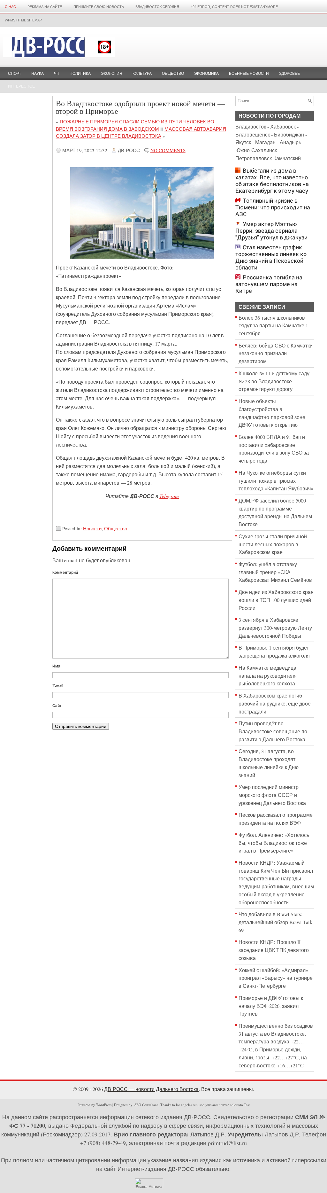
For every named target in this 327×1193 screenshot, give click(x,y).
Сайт (57, 705)
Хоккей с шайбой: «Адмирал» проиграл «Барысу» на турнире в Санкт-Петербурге (276, 978)
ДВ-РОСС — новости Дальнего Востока (151, 1089)
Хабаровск (283, 126)
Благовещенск (252, 134)
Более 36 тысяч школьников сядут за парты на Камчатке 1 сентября (273, 325)
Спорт (14, 73)
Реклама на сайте (44, 7)
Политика (80, 73)
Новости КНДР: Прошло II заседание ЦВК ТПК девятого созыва (274, 950)
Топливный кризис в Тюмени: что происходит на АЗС (272, 207)
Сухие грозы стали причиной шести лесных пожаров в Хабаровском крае (273, 544)
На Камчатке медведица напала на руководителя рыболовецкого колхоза (268, 675)
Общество (173, 73)
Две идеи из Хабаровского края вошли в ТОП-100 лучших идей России (276, 600)
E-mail (57, 686)
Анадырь (290, 142)
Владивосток (250, 126)
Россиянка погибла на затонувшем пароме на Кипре (268, 284)
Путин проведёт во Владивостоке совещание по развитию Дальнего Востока (273, 731)
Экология (111, 73)
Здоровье (289, 73)
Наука (37, 73)
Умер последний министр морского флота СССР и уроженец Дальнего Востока (272, 795)
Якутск (243, 142)
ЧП (56, 73)
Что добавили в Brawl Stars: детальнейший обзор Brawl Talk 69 (275, 922)
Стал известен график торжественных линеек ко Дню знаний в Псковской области (271, 257)
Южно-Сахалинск (256, 150)
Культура (142, 73)
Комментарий (65, 572)
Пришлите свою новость (98, 7)
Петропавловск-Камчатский (268, 158)
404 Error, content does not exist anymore (234, 7)
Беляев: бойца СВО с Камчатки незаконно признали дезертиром (276, 353)
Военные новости (249, 73)
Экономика (206, 73)
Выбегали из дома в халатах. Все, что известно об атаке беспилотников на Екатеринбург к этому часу (272, 180)
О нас (10, 7)
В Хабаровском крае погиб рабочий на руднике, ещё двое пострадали (275, 703)
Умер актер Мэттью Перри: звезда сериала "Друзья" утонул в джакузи (271, 231)
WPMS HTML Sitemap (23, 20)
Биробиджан (289, 134)
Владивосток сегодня (157, 7)
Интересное (21, 86)
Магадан (265, 142)
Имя (56, 666)
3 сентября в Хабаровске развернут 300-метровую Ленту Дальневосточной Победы (275, 627)
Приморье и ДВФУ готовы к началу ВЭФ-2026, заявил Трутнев (271, 1005)
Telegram (169, 495)
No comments (168, 150)
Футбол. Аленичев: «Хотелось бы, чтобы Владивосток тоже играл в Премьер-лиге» (274, 842)
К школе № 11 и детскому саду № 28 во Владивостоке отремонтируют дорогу (274, 381)
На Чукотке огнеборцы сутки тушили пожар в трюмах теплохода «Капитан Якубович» (276, 480)
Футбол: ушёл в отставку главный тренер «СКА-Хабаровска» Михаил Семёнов (275, 572)
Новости (92, 528)
